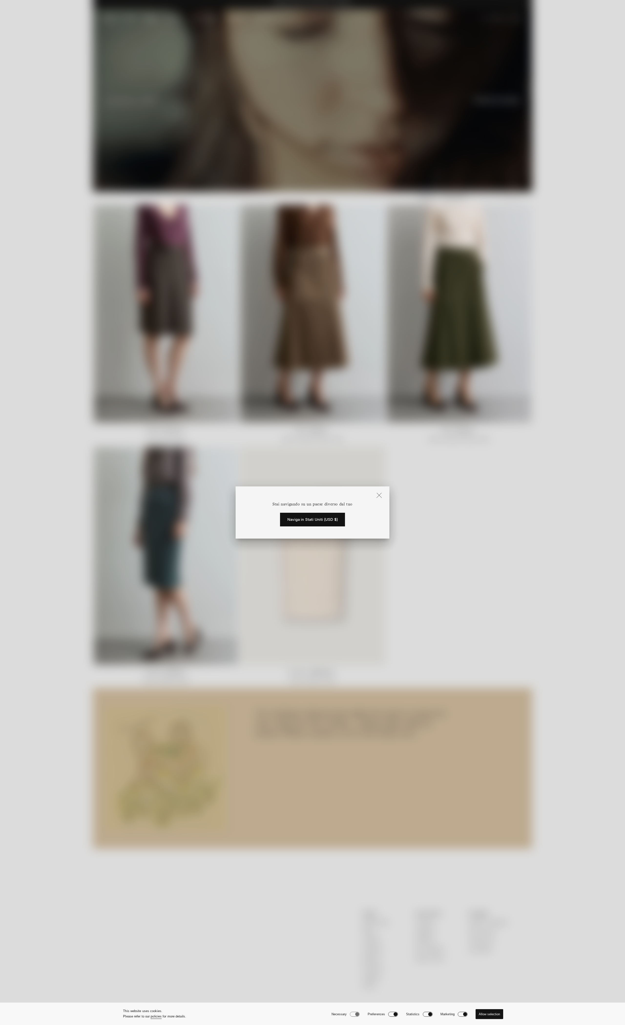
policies (156, 1016)
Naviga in (312, 520)
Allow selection (489, 1014)
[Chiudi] (379, 496)
